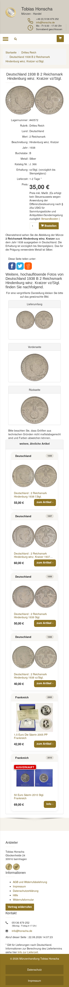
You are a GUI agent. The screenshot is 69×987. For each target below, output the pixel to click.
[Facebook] (9, 867)
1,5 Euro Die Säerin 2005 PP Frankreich (30, 736)
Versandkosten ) (50, 218)
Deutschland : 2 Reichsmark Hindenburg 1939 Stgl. (30, 615)
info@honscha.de (45, 22)
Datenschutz (34, 969)
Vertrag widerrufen (20, 907)
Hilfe (15, 895)
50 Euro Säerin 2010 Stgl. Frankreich (29, 796)
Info (48, 804)
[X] (16, 867)
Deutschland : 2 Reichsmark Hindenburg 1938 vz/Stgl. (30, 675)
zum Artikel (44, 502)
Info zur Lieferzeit (28, 952)
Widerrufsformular (23, 899)
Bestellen (50, 226)
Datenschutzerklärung (25, 891)
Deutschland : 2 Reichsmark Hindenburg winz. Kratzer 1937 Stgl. (32, 557)
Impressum (19, 886)
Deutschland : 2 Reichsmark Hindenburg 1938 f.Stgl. (30, 494)
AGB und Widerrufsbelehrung (30, 882)
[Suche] (15, 39)
